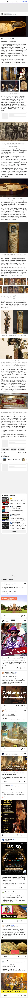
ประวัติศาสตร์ (21, 449)
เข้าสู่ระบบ (24, 1)
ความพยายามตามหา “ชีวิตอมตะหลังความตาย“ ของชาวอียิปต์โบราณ (13, 773)
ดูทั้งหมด (14, 531)
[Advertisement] (14, 7)
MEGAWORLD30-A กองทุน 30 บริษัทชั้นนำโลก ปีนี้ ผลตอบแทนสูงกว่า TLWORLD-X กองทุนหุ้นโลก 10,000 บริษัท (14, 878)
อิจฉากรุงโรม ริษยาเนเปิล (14, 459)
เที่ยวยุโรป (13, 449)
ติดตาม (9, 13)
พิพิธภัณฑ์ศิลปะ (5, 449)
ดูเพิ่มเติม (4, 665)
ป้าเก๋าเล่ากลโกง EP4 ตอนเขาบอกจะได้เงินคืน (13, 658)
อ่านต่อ (14, 593)
